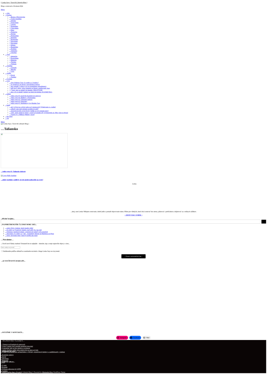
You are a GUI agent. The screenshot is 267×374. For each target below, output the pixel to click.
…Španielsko (13, 47)
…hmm (7, 105)
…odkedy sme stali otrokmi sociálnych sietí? (23, 109)
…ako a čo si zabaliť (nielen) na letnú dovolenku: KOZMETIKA (30, 92)
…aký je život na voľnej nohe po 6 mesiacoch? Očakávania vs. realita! (32, 107)
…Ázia (7, 54)
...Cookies (4, 371)
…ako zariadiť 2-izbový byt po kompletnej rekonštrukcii (27, 86)
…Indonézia (13, 56)
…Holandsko (13, 26)
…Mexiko (12, 69)
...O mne (4, 365)
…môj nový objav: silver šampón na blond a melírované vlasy (29, 88)
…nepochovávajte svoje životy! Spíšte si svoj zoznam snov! (29, 111)
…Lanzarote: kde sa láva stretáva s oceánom (15, 348)
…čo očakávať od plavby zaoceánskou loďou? (24, 84)
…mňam (8, 94)
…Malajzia (12, 60)
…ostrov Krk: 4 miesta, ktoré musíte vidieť (19, 228)
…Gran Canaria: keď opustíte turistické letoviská (17, 346)
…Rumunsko (13, 39)
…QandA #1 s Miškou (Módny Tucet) (22, 114)
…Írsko (11, 30)
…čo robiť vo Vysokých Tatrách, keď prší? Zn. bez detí (23, 230)
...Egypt (3, 357)
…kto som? (9, 116)
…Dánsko (12, 21)
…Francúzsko (13, 22)
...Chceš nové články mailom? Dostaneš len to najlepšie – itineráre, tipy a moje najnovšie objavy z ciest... (35, 243)
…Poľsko (12, 34)
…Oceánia (8, 79)
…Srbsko (12, 45)
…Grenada (12, 68)
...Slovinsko (5, 359)
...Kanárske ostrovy (7, 355)
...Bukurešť (4, 360)
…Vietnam (12, 64)
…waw (7, 81)
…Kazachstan (13, 58)
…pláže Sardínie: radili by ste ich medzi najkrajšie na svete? (22, 180)
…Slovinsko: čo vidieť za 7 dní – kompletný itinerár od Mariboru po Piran (29, 234)
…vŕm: (7, 13)
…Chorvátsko (13, 28)
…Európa (8, 15)
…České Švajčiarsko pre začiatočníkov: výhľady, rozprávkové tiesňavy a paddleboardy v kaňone (33, 352)
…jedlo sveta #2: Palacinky (18, 101)
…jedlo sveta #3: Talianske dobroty (21, 99)
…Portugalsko (14, 36)
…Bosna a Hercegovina (17, 17)
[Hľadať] (263, 222)
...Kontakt (4, 367)
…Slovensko (13, 41)
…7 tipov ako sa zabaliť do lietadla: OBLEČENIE (26, 90)
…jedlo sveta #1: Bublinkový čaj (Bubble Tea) (24, 103)
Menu (3, 10)
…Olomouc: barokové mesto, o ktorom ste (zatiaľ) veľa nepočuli (26, 232)
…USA (11, 71)
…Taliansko (13, 51)
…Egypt (12, 75)
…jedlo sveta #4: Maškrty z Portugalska (22, 98)
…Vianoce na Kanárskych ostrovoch (13, 344)
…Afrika (8, 73)
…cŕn (7, 118)
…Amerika (8, 66)
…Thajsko (12, 62)
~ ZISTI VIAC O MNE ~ (133, 215)
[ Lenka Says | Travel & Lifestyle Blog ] (14, 2)
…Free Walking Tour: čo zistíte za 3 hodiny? (24, 83)
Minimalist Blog (47, 372)
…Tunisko (12, 77)
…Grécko (12, 24)
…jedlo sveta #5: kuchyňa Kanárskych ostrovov (25, 96)
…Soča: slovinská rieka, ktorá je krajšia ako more (21, 235)
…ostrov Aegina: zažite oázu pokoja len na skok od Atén (19, 350)
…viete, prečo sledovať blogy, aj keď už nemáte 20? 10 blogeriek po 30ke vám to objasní (38, 113)
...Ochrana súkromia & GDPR (11, 369)
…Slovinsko (13, 43)
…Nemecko (13, 32)
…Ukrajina (13, 53)
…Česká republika (15, 19)
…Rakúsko (13, 37)
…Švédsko (12, 49)
